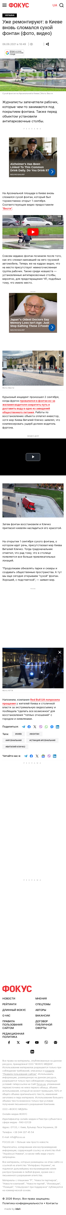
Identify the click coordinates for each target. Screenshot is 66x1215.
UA (55, 5)
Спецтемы (42, 1004)
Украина (9, 15)
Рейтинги (9, 1004)
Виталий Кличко (16, 746)
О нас (6, 1015)
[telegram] (27, 1042)
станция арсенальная (43, 740)
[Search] (61, 5)
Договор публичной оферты (43, 1025)
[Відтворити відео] (33, 232)
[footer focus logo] (17, 989)
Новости (8, 998)
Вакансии (42, 1015)
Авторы (40, 1010)
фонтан (35, 734)
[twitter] (18, 1042)
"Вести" (7, 208)
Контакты (52, 1203)
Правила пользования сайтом (12, 1025)
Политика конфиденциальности (22, 1203)
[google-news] (55, 1042)
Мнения (41, 998)
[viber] (46, 1042)
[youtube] (37, 1042)
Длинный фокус (14, 1010)
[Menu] (4, 5)
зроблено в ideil (12, 1209)
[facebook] (9, 1042)
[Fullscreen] (59, 355)
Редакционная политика (13, 1035)
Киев (19, 734)
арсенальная (14, 740)
